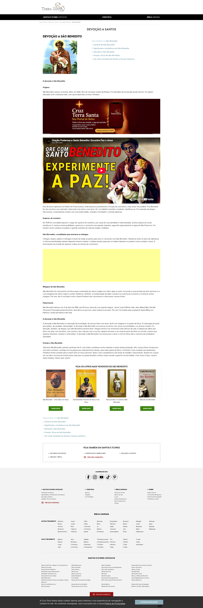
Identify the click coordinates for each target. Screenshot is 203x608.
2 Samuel (74, 531)
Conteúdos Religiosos (154, 495)
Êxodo (60, 524)
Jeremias (113, 529)
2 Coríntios (74, 547)
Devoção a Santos (65, 22)
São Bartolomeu (76, 565)
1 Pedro (125, 539)
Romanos (74, 542)
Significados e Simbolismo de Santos (53, 495)
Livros (116, 497)
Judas (138, 542)
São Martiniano (46, 578)
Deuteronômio (62, 531)
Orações (87, 495)
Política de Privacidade (154, 497)
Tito (111, 539)
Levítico (60, 526)
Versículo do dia (119, 492)
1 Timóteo (100, 544)
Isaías (111, 526)
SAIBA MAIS (55, 408)
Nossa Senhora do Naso (48, 576)
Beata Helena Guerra (108, 586)
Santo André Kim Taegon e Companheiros (54, 565)
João (59, 547)
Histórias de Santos (58, 453)
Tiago (111, 547)
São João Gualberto (108, 569)
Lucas (59, 544)
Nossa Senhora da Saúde (79, 584)
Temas (116, 503)
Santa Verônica (106, 571)
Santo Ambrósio (137, 567)
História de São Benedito (104, 45)
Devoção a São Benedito (104, 52)
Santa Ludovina (76, 573)
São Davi (104, 573)
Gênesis (60, 521)
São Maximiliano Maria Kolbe (50, 571)
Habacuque (139, 531)
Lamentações (114, 531)
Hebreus (112, 544)
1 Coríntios (74, 544)
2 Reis (86, 524)
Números (61, 529)
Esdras (86, 531)
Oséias (125, 526)
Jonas (138, 524)
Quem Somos (151, 492)
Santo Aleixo (75, 569)
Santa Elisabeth (76, 576)
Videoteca (90, 489)
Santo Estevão (75, 567)
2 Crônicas (87, 529)
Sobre (151, 489)
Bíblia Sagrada (121, 489)
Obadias (138, 521)
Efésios (86, 542)
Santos (87, 492)
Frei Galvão (75, 578)
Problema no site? (153, 499)
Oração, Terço (56, 457)
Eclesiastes (113, 521)
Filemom (112, 542)
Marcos (60, 542)
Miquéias (139, 526)
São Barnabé (136, 571)
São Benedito (76, 22)
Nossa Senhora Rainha (48, 569)
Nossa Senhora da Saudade (140, 584)
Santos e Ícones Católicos (53, 489)
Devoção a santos (128, 453)
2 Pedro (125, 542)
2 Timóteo (100, 547)
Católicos (55, 17)
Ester (98, 524)
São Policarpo (45, 586)
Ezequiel (126, 521)
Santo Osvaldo (106, 565)
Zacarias (151, 526)
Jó (97, 526)
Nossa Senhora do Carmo (79, 586)
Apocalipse (139, 544)
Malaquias (152, 529)
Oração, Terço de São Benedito (107, 55)
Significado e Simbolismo (96, 453)
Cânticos (112, 524)
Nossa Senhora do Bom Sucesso (142, 565)
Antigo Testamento (120, 499)
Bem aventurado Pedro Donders (112, 580)
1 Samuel (73, 529)
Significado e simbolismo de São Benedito (111, 48)
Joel (124, 529)
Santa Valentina (136, 580)
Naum (138, 529)
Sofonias (151, 521)
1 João (125, 544)
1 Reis (85, 521)
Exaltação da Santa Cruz (48, 573)
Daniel (125, 524)
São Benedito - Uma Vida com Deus (56, 400)
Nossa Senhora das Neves (110, 578)
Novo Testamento (120, 501)
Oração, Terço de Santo (48, 499)
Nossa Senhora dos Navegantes (112, 567)
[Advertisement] (117, 7)
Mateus (60, 539)
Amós (125, 531)
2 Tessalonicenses (103, 542)
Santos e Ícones (54, 22)
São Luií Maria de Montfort (140, 576)
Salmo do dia (118, 495)
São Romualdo (106, 576)
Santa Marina (106, 584)
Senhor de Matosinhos (48, 584)
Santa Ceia (74, 571)
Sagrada (153, 17)
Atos (72, 539)
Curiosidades (89, 497)
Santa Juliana (136, 569)
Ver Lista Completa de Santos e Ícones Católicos (114, 59)
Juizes (73, 524)
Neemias (99, 521)
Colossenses (88, 547)
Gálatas (86, 539)
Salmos (99, 529)
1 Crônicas (87, 526)
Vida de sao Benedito (147, 400)
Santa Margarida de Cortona (140, 578)
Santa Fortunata (46, 567)
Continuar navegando (149, 602)
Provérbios (100, 531)
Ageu (150, 524)
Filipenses (87, 544)
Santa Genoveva (137, 573)
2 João (125, 547)
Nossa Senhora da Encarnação (80, 580)
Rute (72, 526)
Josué (73, 521)
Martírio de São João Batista (140, 586)
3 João (138, 539)
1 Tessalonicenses (102, 539)
